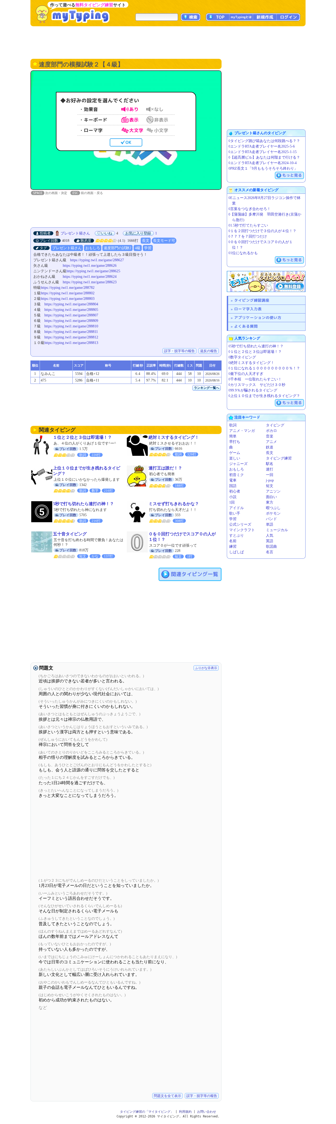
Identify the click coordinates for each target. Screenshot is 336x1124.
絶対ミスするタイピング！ (174, 437)
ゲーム (234, 453)
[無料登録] (266, 281)
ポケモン (273, 513)
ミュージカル (277, 530)
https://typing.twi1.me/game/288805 (71, 310)
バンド (271, 519)
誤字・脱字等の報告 (179, 351)
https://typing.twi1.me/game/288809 (71, 321)
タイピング (275, 425)
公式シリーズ (240, 524)
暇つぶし (273, 508)
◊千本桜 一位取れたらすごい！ (255, 379)
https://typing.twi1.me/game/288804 (71, 304)
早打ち (234, 442)
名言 (269, 552)
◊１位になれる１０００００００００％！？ (264, 368)
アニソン (273, 491)
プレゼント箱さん (75, 233)
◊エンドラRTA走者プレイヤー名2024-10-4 (262, 163)
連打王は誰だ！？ (165, 468)
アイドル (236, 508)
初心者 (234, 491)
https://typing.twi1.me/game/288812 (71, 337)
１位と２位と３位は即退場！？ (82, 437)
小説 (233, 497)
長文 (145, 241)
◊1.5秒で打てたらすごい (248, 225)
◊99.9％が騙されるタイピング (252, 390)
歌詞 (233, 425)
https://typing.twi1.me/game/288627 (97, 260)
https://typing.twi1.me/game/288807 (71, 315)
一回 (269, 475)
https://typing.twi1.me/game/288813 (71, 343)
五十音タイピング (70, 534)
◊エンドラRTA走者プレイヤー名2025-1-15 (262, 152)
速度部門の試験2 (117, 248)
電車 (233, 480)
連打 (269, 469)
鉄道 (269, 447)
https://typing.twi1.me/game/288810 (71, 326)
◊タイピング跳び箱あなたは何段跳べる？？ (264, 141)
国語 (233, 486)
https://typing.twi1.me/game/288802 (67, 293)
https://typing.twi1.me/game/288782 (67, 288)
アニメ (271, 442)
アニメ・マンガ (242, 431)
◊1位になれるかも (243, 253)
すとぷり (236, 535)
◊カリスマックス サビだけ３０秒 (256, 385)
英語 (269, 541)
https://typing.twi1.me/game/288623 (90, 282)
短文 (269, 486)
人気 (269, 535)
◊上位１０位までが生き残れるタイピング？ (264, 396)
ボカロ (271, 431)
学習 (147, 248)
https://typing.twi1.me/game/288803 (67, 299)
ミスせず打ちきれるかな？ (174, 503)
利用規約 (185, 1111)
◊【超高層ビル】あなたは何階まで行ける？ (264, 157)
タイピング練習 (279, 458)
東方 (269, 502)
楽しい (234, 458)
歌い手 (234, 513)
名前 (233, 541)
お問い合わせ (206, 1111)
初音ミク (236, 475)
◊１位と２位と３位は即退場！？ (255, 352)
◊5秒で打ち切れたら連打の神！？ (256, 346)
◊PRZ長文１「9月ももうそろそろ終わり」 (263, 168)
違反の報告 (208, 351)
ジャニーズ (238, 464)
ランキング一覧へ (206, 388)
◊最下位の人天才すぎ (245, 374)
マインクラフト (242, 530)
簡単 (233, 436)
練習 (233, 546)
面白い (271, 497)
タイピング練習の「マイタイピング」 (147, 1111)
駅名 (269, 464)
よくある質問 (246, 326)
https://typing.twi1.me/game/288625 (93, 271)
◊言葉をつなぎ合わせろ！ (249, 209)
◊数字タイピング (242, 357)
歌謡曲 (271, 546)
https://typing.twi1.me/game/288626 (90, 266)
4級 (137, 248)
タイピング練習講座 (251, 300)
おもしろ (92, 248)
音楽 (269, 436)
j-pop (270, 480)
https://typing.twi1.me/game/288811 (71, 332)
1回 (232, 502)
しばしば (236, 552)
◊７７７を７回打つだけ (247, 236)
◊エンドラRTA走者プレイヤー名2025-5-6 (261, 146)
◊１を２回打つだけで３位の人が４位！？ (262, 231)
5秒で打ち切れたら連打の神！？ (83, 503)
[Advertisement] (168, 42)
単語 (269, 524)
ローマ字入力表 (248, 309)
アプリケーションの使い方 (257, 317)
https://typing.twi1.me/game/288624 (90, 277)
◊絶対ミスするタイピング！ (251, 363)
